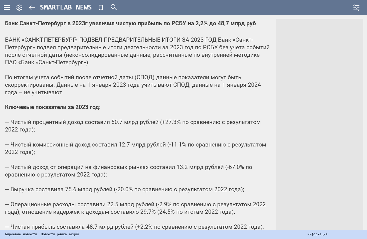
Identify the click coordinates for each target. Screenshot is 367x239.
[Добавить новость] (100, 7)
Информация (318, 234)
